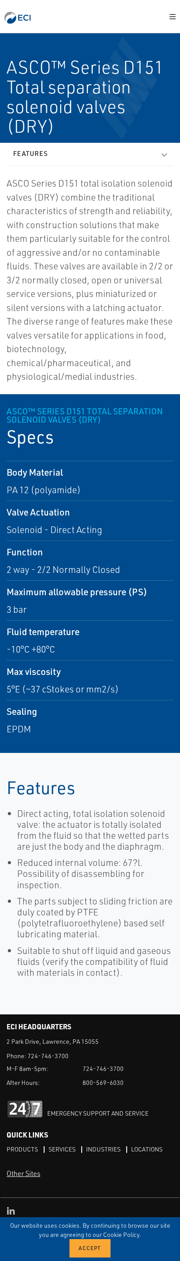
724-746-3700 (48, 1056)
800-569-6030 (103, 1082)
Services (62, 1149)
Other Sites (23, 1173)
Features (30, 153)
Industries (103, 1149)
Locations (147, 1149)
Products (22, 1149)
